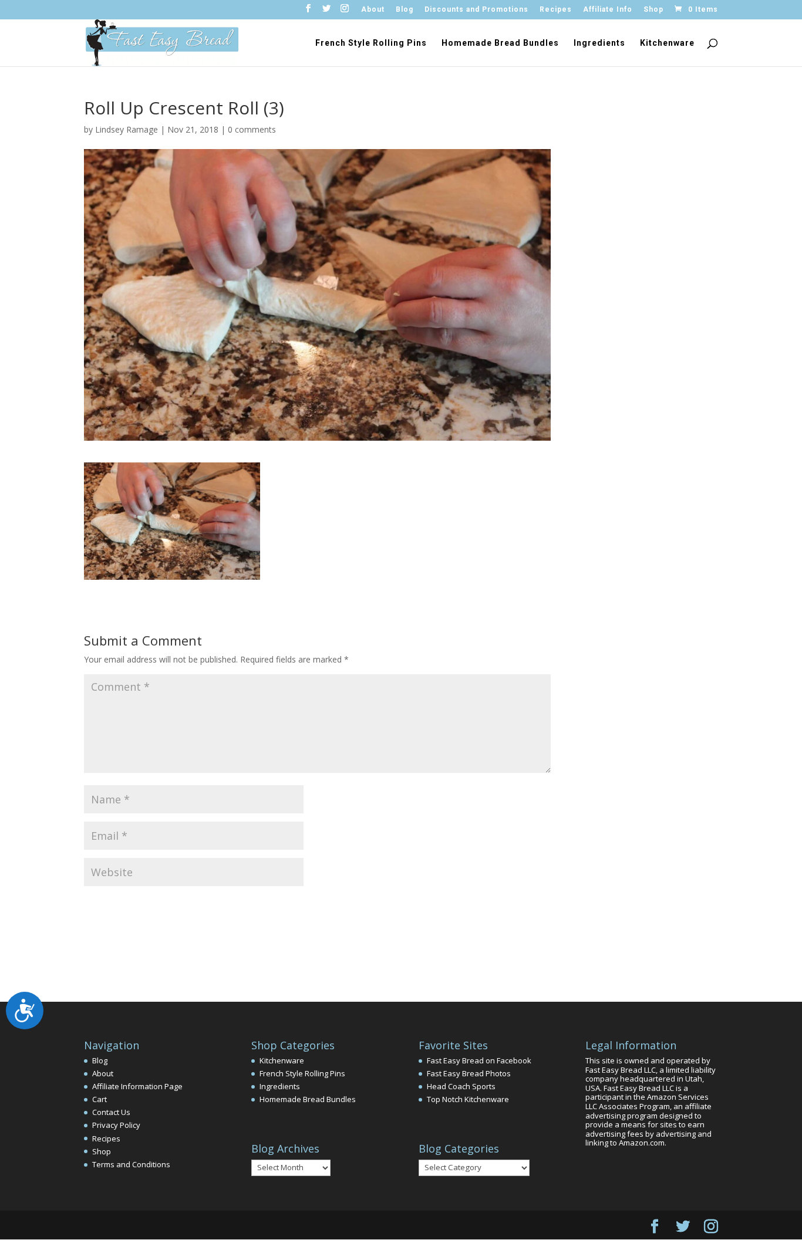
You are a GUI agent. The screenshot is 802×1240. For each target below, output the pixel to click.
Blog (404, 9)
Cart (99, 1099)
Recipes (556, 9)
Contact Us (111, 1112)
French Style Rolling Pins (371, 43)
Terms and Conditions (131, 1164)
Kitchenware (667, 43)
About (373, 9)
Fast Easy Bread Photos (469, 1073)
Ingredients (599, 43)
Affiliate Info (607, 9)
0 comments (252, 129)
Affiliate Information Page (137, 1086)
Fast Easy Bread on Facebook (479, 1060)
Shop (653, 9)
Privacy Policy (116, 1125)
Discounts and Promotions (476, 9)
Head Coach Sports (461, 1086)
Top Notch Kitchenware (468, 1099)
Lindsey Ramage (126, 129)
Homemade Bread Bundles (500, 43)
